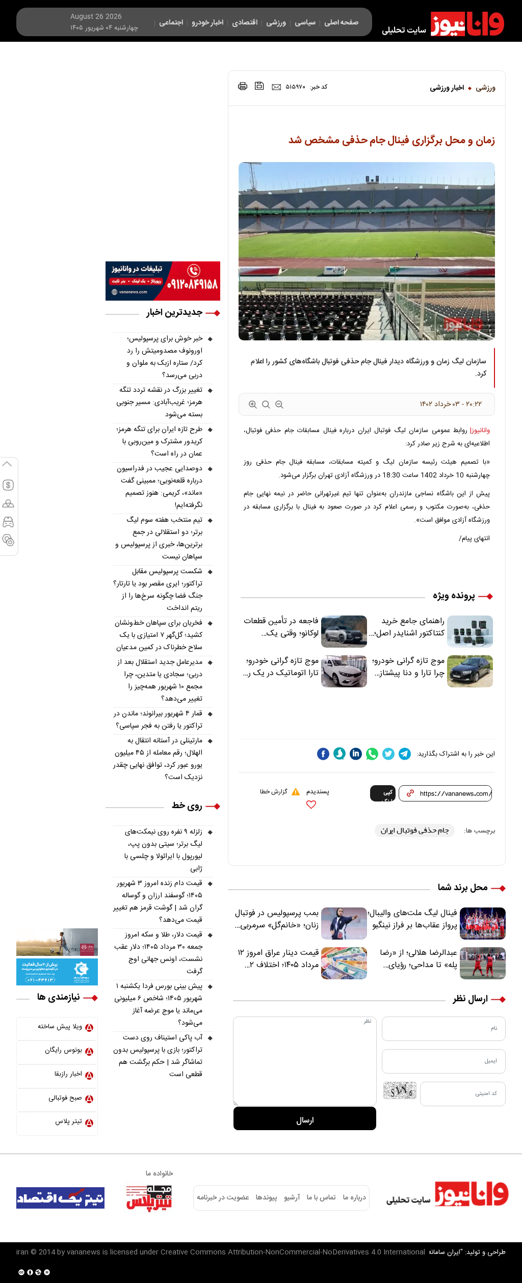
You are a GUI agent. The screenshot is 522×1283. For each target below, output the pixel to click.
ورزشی (485, 88)
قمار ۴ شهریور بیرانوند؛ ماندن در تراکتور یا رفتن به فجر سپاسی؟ (158, 720)
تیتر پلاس (68, 1121)
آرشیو (292, 1198)
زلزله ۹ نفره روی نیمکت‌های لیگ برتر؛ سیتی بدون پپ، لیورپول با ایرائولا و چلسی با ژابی (163, 850)
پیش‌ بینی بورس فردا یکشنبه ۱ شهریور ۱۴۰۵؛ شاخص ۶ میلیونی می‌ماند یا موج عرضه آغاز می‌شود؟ (158, 1004)
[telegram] (405, 753)
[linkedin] (356, 753)
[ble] (339, 753)
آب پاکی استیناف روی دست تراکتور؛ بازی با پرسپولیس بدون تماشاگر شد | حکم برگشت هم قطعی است (157, 1056)
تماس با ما (321, 1198)
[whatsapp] (372, 753)
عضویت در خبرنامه (223, 1198)
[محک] (57, 942)
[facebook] (323, 753)
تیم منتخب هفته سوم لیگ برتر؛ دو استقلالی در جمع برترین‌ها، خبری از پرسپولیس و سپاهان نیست (158, 538)
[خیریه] (57, 972)
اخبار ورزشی (447, 88)
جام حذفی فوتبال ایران (415, 830)
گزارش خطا (273, 792)
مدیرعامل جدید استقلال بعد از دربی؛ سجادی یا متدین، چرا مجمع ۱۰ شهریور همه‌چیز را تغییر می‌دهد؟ (159, 680)
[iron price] (8, 544)
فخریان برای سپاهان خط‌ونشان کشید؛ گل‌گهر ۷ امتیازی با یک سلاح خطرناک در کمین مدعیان (158, 635)
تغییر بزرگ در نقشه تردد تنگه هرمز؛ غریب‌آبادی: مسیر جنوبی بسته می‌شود (159, 402)
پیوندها (266, 1198)
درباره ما (354, 1198)
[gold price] (8, 508)
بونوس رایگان (63, 1050)
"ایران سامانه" (444, 1252)
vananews (83, 1252)
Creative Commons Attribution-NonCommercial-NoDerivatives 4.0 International (293, 1252)
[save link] (259, 86)
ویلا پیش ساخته (60, 1026)
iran (22, 1252)
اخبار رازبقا (68, 1074)
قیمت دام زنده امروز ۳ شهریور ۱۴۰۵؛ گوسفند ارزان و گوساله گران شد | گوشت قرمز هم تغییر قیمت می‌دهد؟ (157, 901)
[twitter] (388, 753)
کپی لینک (387, 794)
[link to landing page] (438, 24)
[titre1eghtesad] (60, 1198)
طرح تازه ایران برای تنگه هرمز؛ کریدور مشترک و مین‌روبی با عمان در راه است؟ (159, 441)
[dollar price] (8, 489)
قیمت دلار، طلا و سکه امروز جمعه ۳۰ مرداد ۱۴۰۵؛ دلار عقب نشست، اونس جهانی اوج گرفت (158, 953)
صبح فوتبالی (65, 1098)
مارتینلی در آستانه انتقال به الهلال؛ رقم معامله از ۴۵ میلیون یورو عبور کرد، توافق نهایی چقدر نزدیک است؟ (157, 759)
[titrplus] (148, 1198)
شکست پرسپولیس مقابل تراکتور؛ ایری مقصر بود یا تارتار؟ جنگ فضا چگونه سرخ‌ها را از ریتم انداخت (157, 590)
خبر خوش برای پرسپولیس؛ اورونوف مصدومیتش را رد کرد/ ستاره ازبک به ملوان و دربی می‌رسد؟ (164, 357)
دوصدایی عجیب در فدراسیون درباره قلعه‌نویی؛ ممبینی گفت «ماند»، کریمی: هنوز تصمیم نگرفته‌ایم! (159, 487)
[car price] (8, 526)
